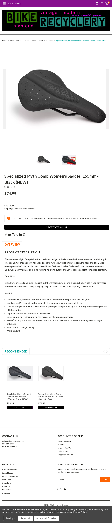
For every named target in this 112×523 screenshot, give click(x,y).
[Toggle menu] (4, 5)
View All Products (9, 470)
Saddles (49, 41)
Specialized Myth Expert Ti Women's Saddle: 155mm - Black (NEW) (19, 396)
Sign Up (68, 448)
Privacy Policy (79, 512)
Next (107, 99)
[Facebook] (5, 234)
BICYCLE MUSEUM (10, 476)
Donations (6, 483)
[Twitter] (16, 234)
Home (4, 41)
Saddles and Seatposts (34, 41)
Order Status (63, 451)
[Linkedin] (20, 234)
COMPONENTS (16, 41)
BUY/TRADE (7, 480)
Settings (10, 518)
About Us (6, 486)
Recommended (16, 351)
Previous (5, 99)
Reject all (25, 518)
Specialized (9, 186)
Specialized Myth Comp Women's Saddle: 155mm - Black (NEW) (81, 41)
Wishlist (61, 444)
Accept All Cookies (46, 518)
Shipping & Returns (65, 454)
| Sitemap (65, 505)
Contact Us (6, 493)
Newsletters (7, 490)
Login (60, 448)
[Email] (9, 234)
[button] (28, 455)
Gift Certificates (64, 441)
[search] (96, 3)
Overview (12, 244)
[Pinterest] (24, 234)
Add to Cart (19, 407)
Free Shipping (7, 473)
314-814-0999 (14, 3)
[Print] (13, 234)
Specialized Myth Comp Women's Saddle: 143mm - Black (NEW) (50, 396)
